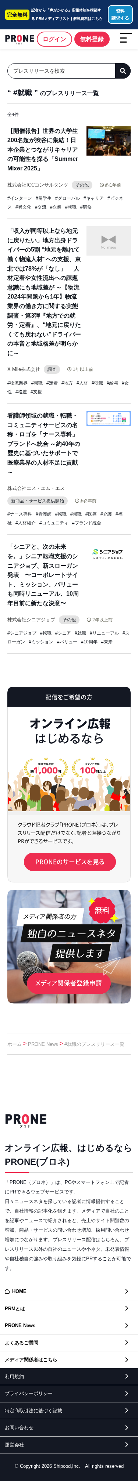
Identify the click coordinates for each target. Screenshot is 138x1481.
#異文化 (23, 207)
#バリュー (67, 641)
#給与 (112, 383)
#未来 (107, 641)
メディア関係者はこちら (31, 1359)
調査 (51, 369)
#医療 (91, 514)
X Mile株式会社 (23, 369)
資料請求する (120, 14)
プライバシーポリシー (29, 1393)
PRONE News (43, 1044)
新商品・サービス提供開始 (37, 500)
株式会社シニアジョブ (31, 619)
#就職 (71, 207)
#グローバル (67, 198)
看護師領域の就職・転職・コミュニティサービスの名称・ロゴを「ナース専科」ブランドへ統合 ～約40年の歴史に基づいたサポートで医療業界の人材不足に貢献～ (43, 443)
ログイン (54, 39)
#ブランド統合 (86, 522)
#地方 (67, 383)
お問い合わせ (19, 1427)
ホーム (14, 1044)
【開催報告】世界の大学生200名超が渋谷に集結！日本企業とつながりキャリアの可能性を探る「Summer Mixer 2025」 (42, 149)
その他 (82, 185)
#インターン (19, 198)
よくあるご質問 (21, 1342)
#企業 (55, 207)
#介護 (106, 514)
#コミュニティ (53, 522)
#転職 (97, 383)
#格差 (21, 391)
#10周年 (89, 641)
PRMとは (15, 1308)
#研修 (86, 207)
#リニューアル (104, 633)
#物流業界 (17, 383)
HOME (19, 1291)
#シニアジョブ (21, 633)
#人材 (82, 383)
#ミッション (41, 641)
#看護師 (44, 514)
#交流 (40, 207)
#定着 (52, 383)
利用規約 (14, 1376)
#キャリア (94, 198)
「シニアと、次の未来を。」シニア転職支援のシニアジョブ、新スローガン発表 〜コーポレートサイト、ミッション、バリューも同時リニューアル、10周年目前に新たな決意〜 (43, 574)
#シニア (63, 633)
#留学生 (44, 198)
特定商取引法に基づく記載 (33, 1410)
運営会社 (14, 1445)
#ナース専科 (19, 514)
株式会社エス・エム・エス (36, 488)
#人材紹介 (25, 522)
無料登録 (92, 39)
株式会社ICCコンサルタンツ (37, 185)
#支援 (36, 391)
